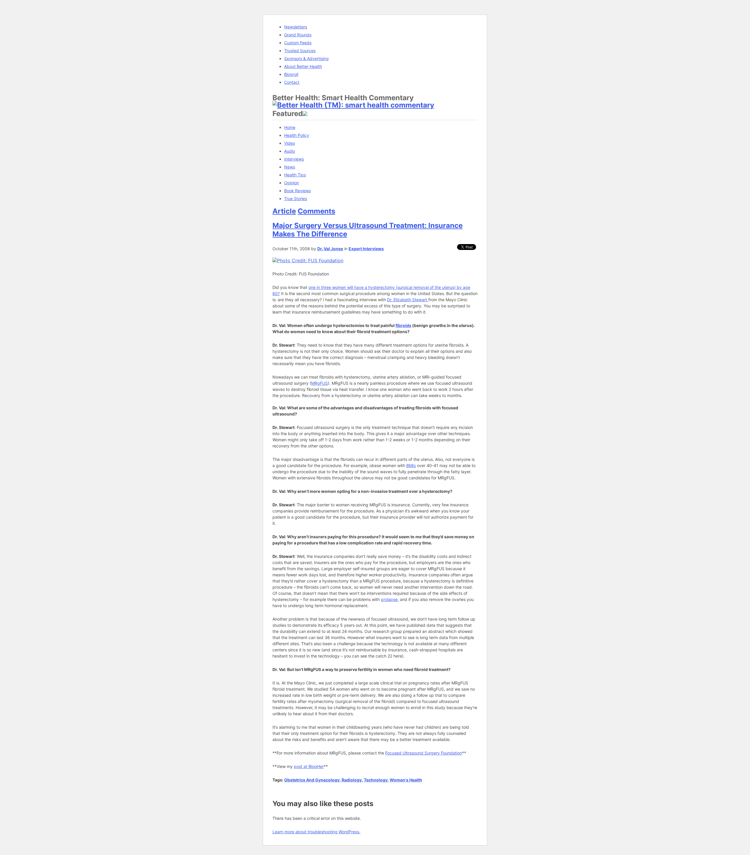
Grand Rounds (297, 34)
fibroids (403, 325)
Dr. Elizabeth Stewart (407, 299)
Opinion (291, 182)
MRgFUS (319, 383)
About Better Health (303, 66)
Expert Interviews (366, 248)
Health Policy (296, 135)
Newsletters (295, 26)
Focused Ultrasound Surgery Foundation (423, 752)
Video (289, 143)
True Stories (295, 198)
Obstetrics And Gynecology (312, 779)
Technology (376, 779)
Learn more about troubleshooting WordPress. (316, 831)
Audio (289, 151)
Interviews (294, 158)
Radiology (352, 779)
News (289, 166)
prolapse (389, 599)
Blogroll (291, 74)
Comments (316, 211)
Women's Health (406, 779)
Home (289, 127)
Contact (291, 82)
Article (284, 211)
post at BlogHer (309, 766)
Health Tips (295, 174)
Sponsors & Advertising (306, 58)
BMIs (411, 465)
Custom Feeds (297, 42)
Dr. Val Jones (330, 248)
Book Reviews (297, 190)
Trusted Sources (300, 50)
